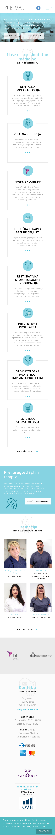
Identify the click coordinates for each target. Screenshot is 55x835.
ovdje (42, 826)
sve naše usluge (26, 451)
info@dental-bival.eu (27, 709)
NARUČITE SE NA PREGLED (32, 35)
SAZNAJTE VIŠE (12, 35)
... (27, 109)
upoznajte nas (25, 629)
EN (52, 8)
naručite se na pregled (38, 501)
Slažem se (44, 831)
